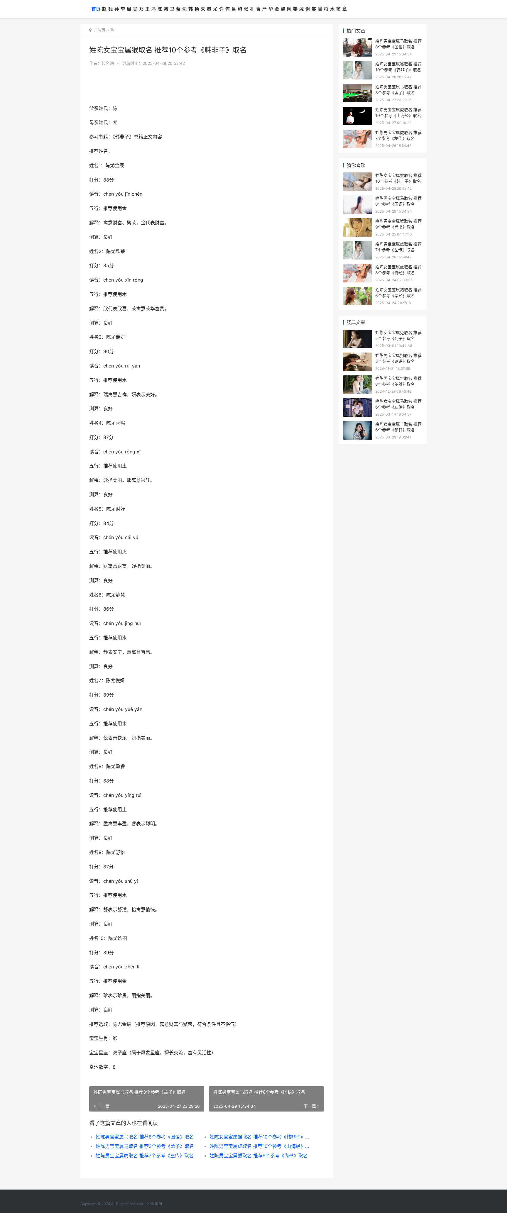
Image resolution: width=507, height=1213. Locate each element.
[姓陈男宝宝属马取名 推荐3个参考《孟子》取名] (357, 87)
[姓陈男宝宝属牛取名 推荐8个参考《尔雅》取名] (357, 379)
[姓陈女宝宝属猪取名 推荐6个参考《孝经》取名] (357, 290)
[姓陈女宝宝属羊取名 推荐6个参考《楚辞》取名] (357, 424)
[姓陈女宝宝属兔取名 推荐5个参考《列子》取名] (357, 333)
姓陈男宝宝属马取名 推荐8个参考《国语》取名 (145, 1137)
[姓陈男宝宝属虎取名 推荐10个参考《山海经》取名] (357, 110)
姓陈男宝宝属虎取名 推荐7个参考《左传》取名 (145, 1155)
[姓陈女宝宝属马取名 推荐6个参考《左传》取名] (357, 401)
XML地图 (154, 1204)
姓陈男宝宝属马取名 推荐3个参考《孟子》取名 (145, 1146)
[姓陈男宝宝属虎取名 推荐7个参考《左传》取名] (357, 133)
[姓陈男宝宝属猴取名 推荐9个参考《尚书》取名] (357, 221)
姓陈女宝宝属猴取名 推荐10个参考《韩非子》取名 (260, 1137)
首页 (96, 9)
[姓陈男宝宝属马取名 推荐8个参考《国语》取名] (357, 41)
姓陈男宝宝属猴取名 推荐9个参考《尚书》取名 (258, 1155)
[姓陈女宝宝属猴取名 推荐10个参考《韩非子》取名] (357, 64)
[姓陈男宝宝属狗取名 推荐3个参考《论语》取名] (357, 356)
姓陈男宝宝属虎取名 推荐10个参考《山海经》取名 (260, 1146)
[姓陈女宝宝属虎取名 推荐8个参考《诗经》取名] (357, 267)
